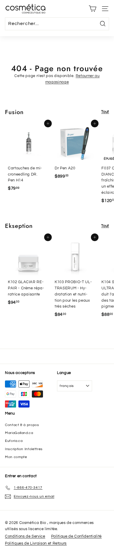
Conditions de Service (25, 536)
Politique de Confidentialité (76, 536)
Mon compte (16, 457)
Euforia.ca (14, 441)
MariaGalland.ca (19, 433)
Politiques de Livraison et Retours (36, 543)
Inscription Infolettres (24, 449)
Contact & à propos (22, 425)
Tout (105, 112)
